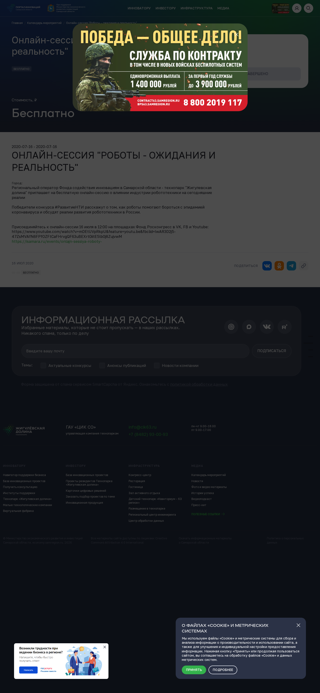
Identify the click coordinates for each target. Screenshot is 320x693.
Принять (194, 670)
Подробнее (223, 670)
